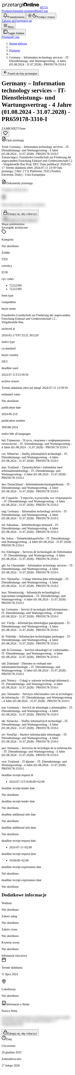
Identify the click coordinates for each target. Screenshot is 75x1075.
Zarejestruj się (23, 20)
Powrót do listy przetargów (22, 73)
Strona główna (18, 43)
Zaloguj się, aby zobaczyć (22, 214)
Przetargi (7, 11)
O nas (44, 11)
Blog (38, 11)
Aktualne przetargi (23, 11)
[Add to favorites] (5, 133)
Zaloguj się (8, 20)
